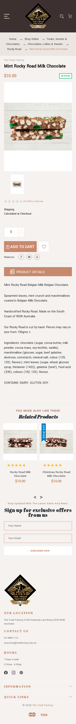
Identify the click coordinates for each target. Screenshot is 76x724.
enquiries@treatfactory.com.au (20, 642)
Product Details (30, 272)
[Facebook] (21, 257)
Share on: (9, 257)
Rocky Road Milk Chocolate (20, 474)
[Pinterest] (21, 672)
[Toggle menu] (5, 16)
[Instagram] (13, 672)
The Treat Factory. (43, 705)
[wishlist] (44, 246)
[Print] (37, 257)
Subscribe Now (39, 551)
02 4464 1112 (11, 637)
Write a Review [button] (35, 201)
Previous (35, 496)
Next (41, 496)
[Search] (62, 16)
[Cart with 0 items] (70, 16)
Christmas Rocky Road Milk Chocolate (56, 474)
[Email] (29, 257)
